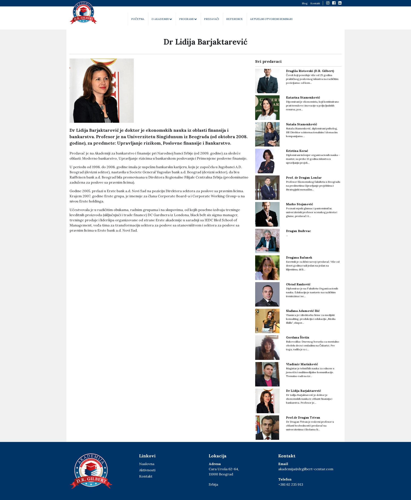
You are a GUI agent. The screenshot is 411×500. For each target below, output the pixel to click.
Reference (234, 19)
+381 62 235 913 (290, 484)
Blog (305, 3)
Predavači (211, 19)
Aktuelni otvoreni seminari (271, 19)
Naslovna (146, 464)
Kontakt (315, 3)
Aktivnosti (147, 470)
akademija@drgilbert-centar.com (305, 469)
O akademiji (160, 19)
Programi (186, 19)
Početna (137, 19)
